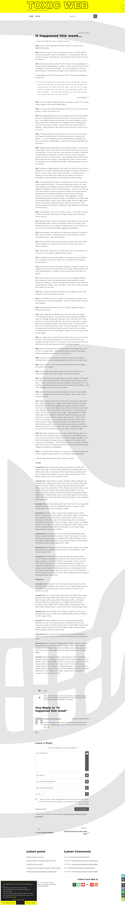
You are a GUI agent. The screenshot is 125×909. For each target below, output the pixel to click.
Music (45, 690)
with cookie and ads (8, 903)
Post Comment (81, 809)
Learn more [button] (13, 897)
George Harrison (63, 695)
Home (31, 16)
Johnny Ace (47, 697)
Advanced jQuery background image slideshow (85, 860)
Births (45, 695)
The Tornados (69, 699)
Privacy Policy (44, 884)
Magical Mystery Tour (65, 697)
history (70, 695)
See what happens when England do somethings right (41, 871)
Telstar (49, 699)
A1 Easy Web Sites (43, 886)
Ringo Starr (78, 697)
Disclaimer (37, 884)
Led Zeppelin (54, 697)
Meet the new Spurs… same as (35, 857)
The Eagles (62, 699)
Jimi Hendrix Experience (80, 695)
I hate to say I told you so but (34, 864)
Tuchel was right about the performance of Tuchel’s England (43, 868)
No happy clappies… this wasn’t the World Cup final (40, 860)
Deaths (49, 695)
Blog (38, 16)
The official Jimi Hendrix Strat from (79, 857)
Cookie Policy (52, 884)
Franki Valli (55, 695)
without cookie (30, 903)
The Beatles (54, 699)
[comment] (87, 761)
